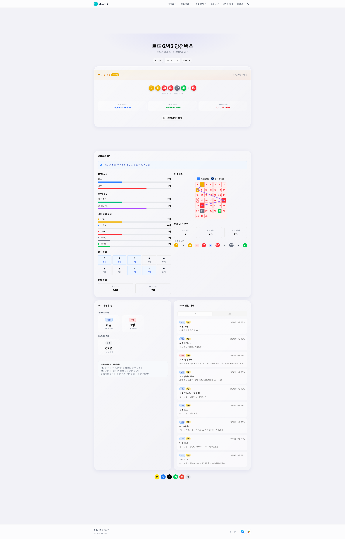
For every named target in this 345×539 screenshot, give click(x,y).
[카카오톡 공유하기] (157, 476)
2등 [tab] (229, 314)
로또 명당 (215, 4)
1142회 (115, 75)
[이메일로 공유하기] (181, 476)
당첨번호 (170, 4)
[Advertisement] (172, 28)
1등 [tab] (195, 314)
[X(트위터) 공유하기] (169, 476)
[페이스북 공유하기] (163, 476)
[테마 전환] (248, 4)
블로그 (240, 4)
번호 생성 (185, 4)
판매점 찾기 (228, 4)
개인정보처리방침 (100, 534)
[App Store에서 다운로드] (242, 531)
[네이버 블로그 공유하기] (175, 476)
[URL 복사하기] (188, 476)
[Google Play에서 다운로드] (248, 531)
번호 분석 (200, 4)
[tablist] (212, 313)
